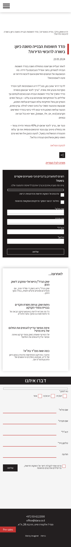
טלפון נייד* (63, 443)
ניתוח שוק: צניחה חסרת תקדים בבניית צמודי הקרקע (32, 306)
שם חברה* (63, 421)
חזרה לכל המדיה (55, 163)
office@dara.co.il (35, 520)
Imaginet (35, 536)
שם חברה (59, 219)
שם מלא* (59, 209)
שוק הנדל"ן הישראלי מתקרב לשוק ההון (30, 283)
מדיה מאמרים (46, 31)
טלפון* (61, 237)
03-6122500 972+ (35, 516)
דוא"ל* (60, 228)
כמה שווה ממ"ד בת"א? (36, 351)
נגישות (43, 536)
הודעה (65, 454)
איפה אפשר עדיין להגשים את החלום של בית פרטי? (29, 329)
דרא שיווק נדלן (61, 31)
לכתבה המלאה (57, 145)
